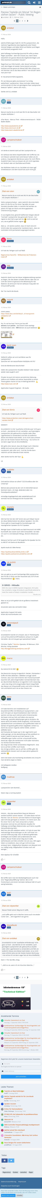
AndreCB (6, 1140)
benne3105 (7, 1122)
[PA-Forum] (13, 3)
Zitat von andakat (9, 938)
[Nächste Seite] (27, 20)
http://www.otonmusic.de (9, 128)
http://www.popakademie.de (10, 126)
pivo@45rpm (8, 1145)
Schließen (19, 1195)
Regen (31, 1172)
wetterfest (23, 1172)
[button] (39, 3)
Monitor (16, 644)
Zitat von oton (8, 191)
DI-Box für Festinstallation (13, 1109)
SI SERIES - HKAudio (10, 585)
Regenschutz (7, 1172)
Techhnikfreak (8, 1132)
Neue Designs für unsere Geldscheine (17, 1143)
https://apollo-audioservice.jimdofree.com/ (15, 554)
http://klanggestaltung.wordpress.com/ (14, 649)
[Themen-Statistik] (40, 7)
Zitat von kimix (8, 409)
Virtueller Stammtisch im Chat (14, 1020)
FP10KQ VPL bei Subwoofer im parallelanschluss (21, 1114)
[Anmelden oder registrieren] (34, 3)
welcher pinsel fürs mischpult (14, 1130)
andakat (6, 17)
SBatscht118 (8, 1119)
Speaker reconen (10, 1104)
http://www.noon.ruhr (8, 384)
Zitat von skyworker (10, 906)
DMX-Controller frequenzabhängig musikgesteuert (22, 1125)
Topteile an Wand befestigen (14, 1091)
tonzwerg (7, 1106)
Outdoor (15, 1172)
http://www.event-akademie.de (11, 130)
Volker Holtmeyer (9, 1111)
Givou (6, 1116)
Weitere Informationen (8, 1195)
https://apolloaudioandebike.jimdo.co (14, 552)
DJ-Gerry (6, 1127)
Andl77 (6, 1093)
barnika (6, 1101)
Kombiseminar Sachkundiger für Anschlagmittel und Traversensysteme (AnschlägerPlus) (22, 1027)
